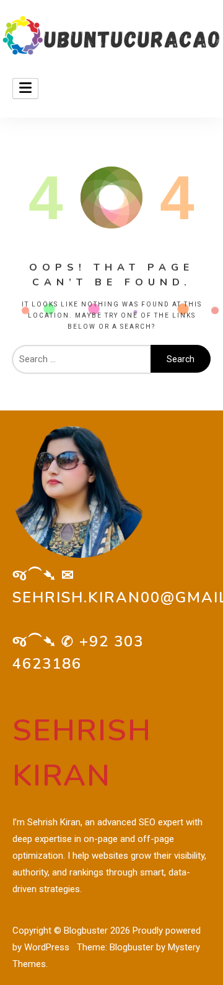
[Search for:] (81, 359)
